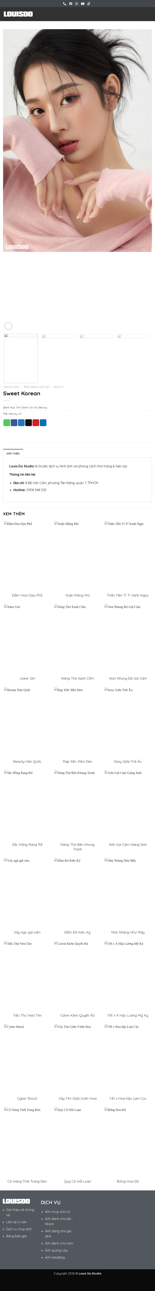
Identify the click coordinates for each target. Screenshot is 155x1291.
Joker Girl (27, 678)
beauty (13, 413)
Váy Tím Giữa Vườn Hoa (77, 1098)
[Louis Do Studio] (18, 14)
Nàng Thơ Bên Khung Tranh (77, 846)
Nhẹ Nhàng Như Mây (128, 932)
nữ (19, 413)
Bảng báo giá (16, 1236)
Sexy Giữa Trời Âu (127, 761)
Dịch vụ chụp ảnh (19, 1229)
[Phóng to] (8, 326)
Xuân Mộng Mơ (77, 595)
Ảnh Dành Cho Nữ (36, 386)
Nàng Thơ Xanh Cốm (77, 678)
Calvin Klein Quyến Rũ (77, 1015)
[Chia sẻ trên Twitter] (21, 422)
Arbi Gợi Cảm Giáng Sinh (128, 844)
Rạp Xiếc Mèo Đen (77, 761)
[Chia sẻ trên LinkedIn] (43, 422)
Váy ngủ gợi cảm (27, 932)
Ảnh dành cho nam (59, 1243)
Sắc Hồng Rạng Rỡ (27, 844)
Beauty (59, 386)
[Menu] (149, 14)
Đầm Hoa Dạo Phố (27, 595)
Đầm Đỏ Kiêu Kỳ (77, 932)
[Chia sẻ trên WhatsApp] (6, 422)
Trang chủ (11, 386)
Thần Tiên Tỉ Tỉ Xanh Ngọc (128, 595)
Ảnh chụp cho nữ (57, 1212)
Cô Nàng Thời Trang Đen (27, 1181)
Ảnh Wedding (55, 1257)
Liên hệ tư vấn (16, 1222)
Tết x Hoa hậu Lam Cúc (128, 1098)
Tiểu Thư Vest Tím (27, 1015)
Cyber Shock (27, 1098)
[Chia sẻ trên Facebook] (14, 422)
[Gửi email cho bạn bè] (28, 422)
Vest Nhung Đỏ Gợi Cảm (128, 678)
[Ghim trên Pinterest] (35, 422)
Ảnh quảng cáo (56, 1250)
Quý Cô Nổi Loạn (77, 1181)
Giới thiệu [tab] (13, 453)
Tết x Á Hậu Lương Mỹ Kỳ (127, 1015)
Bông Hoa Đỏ (128, 1181)
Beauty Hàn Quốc (27, 761)
